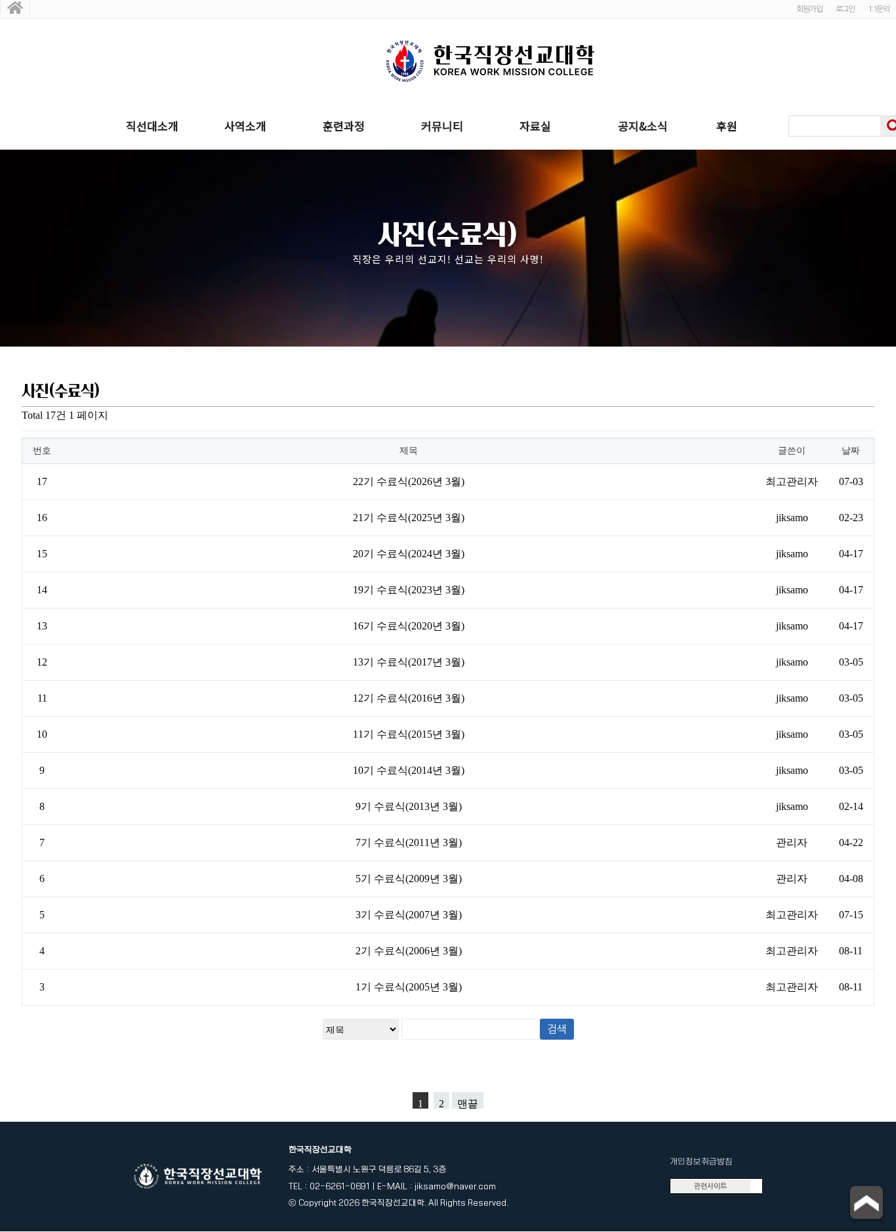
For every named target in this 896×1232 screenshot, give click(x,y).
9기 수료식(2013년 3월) (409, 806)
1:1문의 (878, 9)
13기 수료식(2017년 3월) (408, 662)
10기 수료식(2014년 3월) (408, 770)
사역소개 (245, 125)
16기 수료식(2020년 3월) (408, 625)
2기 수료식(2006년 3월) (409, 950)
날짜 (851, 451)
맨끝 (467, 1103)
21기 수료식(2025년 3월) (408, 517)
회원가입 (809, 9)
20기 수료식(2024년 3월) (408, 553)
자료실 (535, 125)
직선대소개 (152, 125)
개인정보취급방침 (701, 1161)
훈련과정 (344, 125)
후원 (726, 125)
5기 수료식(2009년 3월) (409, 878)
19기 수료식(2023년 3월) (408, 589)
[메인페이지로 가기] (15, 9)
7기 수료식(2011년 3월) (409, 842)
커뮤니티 (442, 125)
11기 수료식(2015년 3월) (408, 734)
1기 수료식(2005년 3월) (409, 986)
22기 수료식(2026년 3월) (408, 481)
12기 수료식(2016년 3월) (408, 698)
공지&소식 (643, 125)
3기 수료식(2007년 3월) (409, 914)
